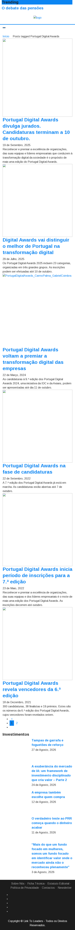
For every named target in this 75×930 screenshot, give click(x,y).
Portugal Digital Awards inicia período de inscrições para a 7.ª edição (37, 575)
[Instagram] (11, 907)
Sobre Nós (17, 883)
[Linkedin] (11, 899)
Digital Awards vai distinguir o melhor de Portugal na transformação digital (36, 246)
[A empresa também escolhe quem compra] (16, 803)
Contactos (48, 887)
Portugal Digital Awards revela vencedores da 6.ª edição (32, 689)
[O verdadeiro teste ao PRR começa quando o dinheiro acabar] (16, 829)
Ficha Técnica (35, 883)
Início (6, 36)
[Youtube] (11, 911)
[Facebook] (11, 894)
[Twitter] (11, 903)
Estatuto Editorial (58, 883)
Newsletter (65, 887)
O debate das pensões (22, 8)
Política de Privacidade (24, 887)
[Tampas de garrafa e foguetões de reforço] (16, 751)
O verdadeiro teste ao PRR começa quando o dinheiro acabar (52, 823)
